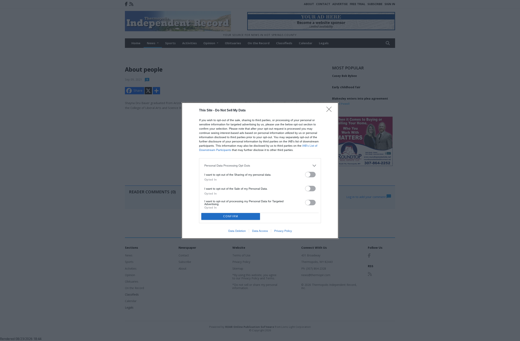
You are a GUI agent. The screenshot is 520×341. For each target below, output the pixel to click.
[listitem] (260, 166)
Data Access (260, 230)
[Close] (330, 110)
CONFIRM (230, 216)
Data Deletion (237, 230)
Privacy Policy (283, 230)
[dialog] (260, 171)
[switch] (310, 174)
